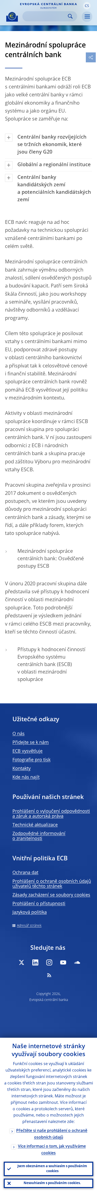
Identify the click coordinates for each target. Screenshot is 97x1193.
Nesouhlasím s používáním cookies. (52, 1183)
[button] (87, 5)
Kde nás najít (26, 777)
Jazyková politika (29, 912)
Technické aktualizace (35, 825)
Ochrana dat (25, 873)
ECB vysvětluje (27, 751)
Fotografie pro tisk (31, 760)
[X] (21, 962)
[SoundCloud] (77, 962)
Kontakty (21, 768)
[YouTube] (63, 962)
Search (70, 16)
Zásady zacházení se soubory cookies (51, 895)
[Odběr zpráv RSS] (49, 975)
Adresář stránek (29, 925)
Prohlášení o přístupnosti (38, 904)
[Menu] (87, 16)
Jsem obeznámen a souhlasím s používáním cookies (52, 1169)
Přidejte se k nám (30, 742)
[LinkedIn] (35, 962)
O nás (18, 734)
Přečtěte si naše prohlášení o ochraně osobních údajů (51, 1134)
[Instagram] (49, 962)
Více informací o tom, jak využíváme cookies (52, 1150)
